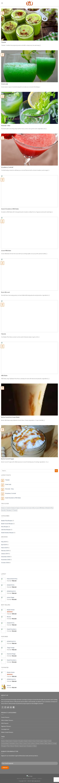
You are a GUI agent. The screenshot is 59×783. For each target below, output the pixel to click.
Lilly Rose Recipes (6, 529)
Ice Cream (29, 507)
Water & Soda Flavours (7, 732)
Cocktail (8, 507)
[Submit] (56, 470)
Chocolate (21, 741)
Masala (42, 743)
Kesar (17, 743)
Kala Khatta (12, 743)
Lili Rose (33, 743)
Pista (52, 507)
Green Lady (8, 484)
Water (35, 746)
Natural (49, 743)
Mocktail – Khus (9, 489)
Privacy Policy (27, 778)
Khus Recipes (4, 526)
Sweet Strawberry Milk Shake (13, 497)
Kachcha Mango (5, 743)
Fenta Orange (40, 741)
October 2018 (5, 562)
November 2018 (5, 559)
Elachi (30, 741)
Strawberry (9, 510)
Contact (39, 778)
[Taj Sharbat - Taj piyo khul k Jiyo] (29, 3)
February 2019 (5, 550)
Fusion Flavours (5, 717)
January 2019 (4, 553)
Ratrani (12, 746)
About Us (19, 778)
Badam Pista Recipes (6, 520)
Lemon (25, 743)
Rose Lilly (4, 510)
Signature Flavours (6, 726)
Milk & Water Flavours (7, 720)
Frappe (17, 507)
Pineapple (4, 746)
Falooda (13, 507)
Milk (46, 743)
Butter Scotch (9, 741)
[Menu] (2, 3)
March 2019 (4, 547)
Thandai (7, 480)
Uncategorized (5, 729)
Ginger (45, 741)
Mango (37, 743)
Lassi (37, 507)
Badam (3, 507)
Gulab (49, 741)
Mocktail (47, 507)
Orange (54, 743)
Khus (34, 507)
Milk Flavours (4, 723)
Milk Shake (42, 507)
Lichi (29, 743)
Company (33, 778)
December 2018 (5, 556)
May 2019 (4, 541)
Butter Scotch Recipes (7, 523)
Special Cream (23, 746)
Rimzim (16, 746)
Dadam (26, 741)
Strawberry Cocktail (10, 493)
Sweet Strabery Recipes (7, 532)
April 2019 (4, 544)
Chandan (15, 741)
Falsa (34, 741)
